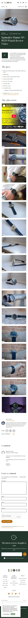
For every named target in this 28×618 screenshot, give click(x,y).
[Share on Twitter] (10, 431)
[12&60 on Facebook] (25, 2)
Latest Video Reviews (14, 583)
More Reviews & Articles (14, 577)
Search (3, 6)
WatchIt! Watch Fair (22, 584)
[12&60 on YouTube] (18, 2)
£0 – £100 (5, 579)
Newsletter (21, 6)
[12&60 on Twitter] (23, 2)
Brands (14, 581)
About (23, 575)
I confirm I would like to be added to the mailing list (15, 558)
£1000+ (5, 587)
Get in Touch (23, 582)
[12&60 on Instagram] (20, 2)
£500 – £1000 (5, 585)
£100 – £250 (5, 581)
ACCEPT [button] (13, 614)
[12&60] (8, 3)
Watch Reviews (5, 576)
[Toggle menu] (3, 2)
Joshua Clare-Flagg (10, 420)
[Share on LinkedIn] (14, 431)
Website (3, 508)
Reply (8, 464)
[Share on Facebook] (7, 431)
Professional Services (23, 578)
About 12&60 (22, 580)
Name (2, 496)
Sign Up (25, 600)
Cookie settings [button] (6, 614)
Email (3, 502)
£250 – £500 (5, 583)
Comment (4, 481)
